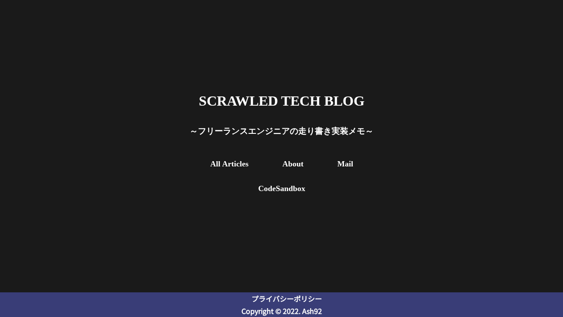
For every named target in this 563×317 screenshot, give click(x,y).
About (292, 163)
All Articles (229, 163)
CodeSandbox (281, 188)
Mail (345, 163)
